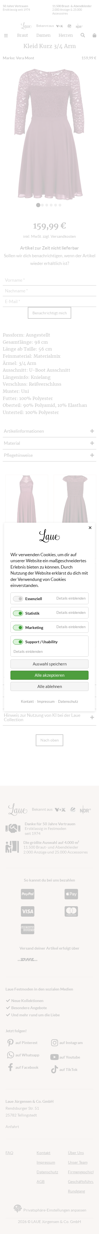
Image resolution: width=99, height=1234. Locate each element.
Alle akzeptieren (49, 675)
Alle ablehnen (49, 686)
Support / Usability (41, 642)
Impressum (46, 701)
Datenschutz (68, 701)
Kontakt (27, 701)
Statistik (32, 613)
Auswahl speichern (50, 664)
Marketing (34, 627)
